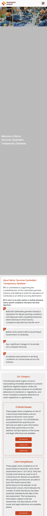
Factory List (23, 445)
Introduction (23, 439)
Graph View (23, 450)
